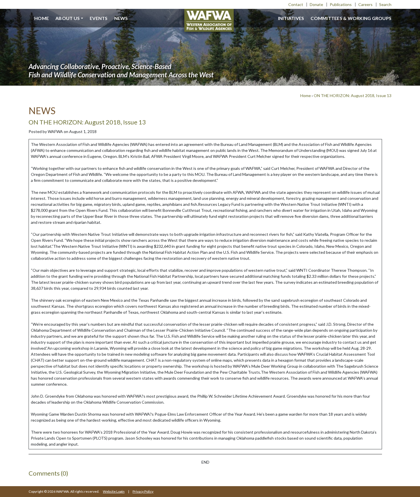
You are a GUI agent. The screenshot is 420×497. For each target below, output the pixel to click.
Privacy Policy (143, 491)
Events (99, 18)
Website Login (114, 491)
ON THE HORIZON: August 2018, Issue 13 (352, 95)
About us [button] (67, 18)
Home (41, 18)
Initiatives (291, 18)
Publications (341, 4)
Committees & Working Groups (351, 18)
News (121, 18)
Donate (316, 4)
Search (385, 4)
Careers (365, 4)
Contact (295, 4)
